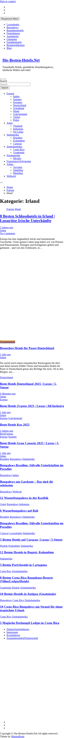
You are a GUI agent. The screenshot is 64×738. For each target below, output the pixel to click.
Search (3, 81)
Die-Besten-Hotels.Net (21, 60)
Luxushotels (13, 24)
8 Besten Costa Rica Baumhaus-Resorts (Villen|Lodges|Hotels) (26, 579)
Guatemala (18, 152)
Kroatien (17, 102)
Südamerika (13, 134)
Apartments (13, 36)
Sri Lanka (18, 131)
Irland (16, 111)
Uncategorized (7, 341)
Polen (16, 120)
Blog (9, 48)
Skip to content (8, 1)
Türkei (16, 117)
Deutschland (19, 105)
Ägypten (17, 167)
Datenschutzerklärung (18, 629)
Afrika (10, 164)
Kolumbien (19, 140)
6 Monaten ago (8, 393)
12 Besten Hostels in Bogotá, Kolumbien (27, 552)
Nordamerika (13, 155)
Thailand (17, 126)
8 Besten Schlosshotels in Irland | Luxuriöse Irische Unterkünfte (27, 218)
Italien (16, 96)
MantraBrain (17, 736)
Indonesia (18, 128)
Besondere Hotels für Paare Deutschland (27, 348)
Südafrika (18, 170)
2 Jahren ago (6, 430)
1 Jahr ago (5, 354)
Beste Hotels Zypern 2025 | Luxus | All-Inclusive (32, 406)
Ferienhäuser (13, 33)
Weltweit (11, 176)
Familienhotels (14, 42)
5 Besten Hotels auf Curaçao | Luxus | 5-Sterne (31, 539)
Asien (10, 123)
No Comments (7, 233)
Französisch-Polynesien (19, 161)
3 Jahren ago (6, 227)
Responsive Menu (9, 19)
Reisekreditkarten (16, 45)
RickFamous (6, 433)
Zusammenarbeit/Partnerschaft (22, 638)
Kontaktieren (13, 635)
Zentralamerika (14, 146)
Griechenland (20, 114)
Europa (10, 93)
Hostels (4, 545)
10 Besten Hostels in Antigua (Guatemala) (28, 594)
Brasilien (17, 137)
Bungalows (12, 27)
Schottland (18, 108)
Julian (3, 230)
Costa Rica (18, 149)
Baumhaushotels (15, 30)
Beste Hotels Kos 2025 (15, 424)
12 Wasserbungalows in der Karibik (24, 498)
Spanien (17, 99)
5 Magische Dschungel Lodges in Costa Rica (29, 623)
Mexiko (17, 158)
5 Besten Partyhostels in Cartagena (23, 565)
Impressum (12, 632)
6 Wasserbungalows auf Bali (19, 510)
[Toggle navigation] (1, 78)
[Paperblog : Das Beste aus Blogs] (24, 691)
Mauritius (18, 173)
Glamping (12, 39)
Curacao (17, 143)
